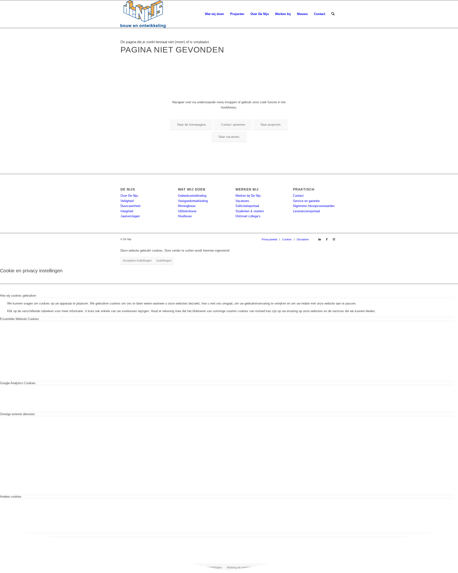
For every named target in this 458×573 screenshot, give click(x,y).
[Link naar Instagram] (334, 239)
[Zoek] (333, 14)
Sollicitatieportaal (247, 206)
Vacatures (242, 201)
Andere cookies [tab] (10, 496)
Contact (298, 195)
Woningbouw (186, 206)
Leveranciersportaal (306, 211)
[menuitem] (214, 14)
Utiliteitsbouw (187, 211)
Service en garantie (306, 201)
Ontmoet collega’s (247, 216)
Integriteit (126, 211)
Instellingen (164, 260)
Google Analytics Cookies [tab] (18, 383)
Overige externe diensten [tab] (17, 414)
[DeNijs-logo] (143, 14)
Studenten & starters (249, 211)
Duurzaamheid (130, 206)
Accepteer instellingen (137, 260)
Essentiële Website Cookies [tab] (19, 319)
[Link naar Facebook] (326, 239)
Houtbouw (185, 216)
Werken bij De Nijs (248, 195)
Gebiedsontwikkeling (192, 195)
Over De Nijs (129, 195)
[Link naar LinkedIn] (319, 239)
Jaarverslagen (130, 216)
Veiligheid (127, 201)
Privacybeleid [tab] (9, 535)
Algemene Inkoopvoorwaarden (313, 206)
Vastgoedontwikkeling (193, 201)
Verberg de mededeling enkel (246, 567)
